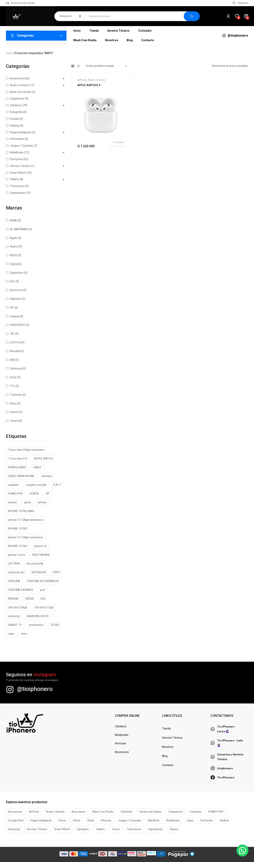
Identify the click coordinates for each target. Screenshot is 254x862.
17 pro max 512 (17, 459)
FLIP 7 (57, 485)
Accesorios (17, 78)
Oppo (190, 820)
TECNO (54, 625)
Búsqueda (192, 16)
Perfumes (16, 159)
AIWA (13, 220)
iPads (90, 820)
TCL (12, 386)
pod (42, 590)
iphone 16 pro (16, 555)
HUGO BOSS (17, 325)
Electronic (16, 290)
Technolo (16, 395)
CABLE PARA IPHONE (21, 476)
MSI (12, 360)
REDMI (30, 599)
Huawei (14, 316)
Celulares (15, 105)
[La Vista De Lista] (79, 66)
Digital (13, 264)
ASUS (13, 255)
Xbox (13, 403)
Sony (13, 377)
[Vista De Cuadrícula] (73, 66)
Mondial (15, 351)
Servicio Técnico (20, 166)
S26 (42, 599)
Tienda (166, 729)
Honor (62, 820)
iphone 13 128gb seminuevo (25, 520)
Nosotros (167, 747)
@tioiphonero (35, 689)
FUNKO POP (15, 494)
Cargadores (17, 98)
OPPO (56, 572)
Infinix (76, 820)
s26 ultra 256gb (17, 607)
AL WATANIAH (19, 229)
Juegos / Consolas (21, 146)
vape (11, 634)
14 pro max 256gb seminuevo (26, 450)
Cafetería (126, 812)
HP (11, 308)
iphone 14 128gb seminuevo (25, 537)
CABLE (37, 467)
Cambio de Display (150, 812)
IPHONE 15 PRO (17, 546)
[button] (242, 850)
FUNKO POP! (215, 812)
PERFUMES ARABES (20, 590)
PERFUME (14, 581)
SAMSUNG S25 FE (37, 616)
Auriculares (78, 812)
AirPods (82, 80)
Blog (164, 756)
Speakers (83, 829)
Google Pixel (15, 820)
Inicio (9, 53)
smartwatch (36, 625)
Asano (14, 246)
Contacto (167, 765)
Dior (12, 281)
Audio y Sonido (97, 80)
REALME (13, 599)
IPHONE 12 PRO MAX (21, 511)
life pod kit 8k (35, 564)
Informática (17, 139)
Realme (224, 820)
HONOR (34, 494)
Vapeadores (17, 193)
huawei (12, 502)
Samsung (16, 368)
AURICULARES (17, 467)
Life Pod (15, 342)
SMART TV (15, 625)
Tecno (116, 829)
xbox (24, 634)
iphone (42, 502)
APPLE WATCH (43, 459)
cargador (13, 485)
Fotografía (16, 112)
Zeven (14, 421)
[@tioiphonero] (10, 689)
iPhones (106, 820)
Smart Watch (18, 173)
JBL (12, 334)
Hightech (15, 299)
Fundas (14, 119)
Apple (13, 238)
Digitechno (16, 273)
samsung (13, 616)
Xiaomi (14, 412)
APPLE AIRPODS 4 (88, 85)
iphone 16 (40, 546)
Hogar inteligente (20, 132)
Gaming (14, 126)
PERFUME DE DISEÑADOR (43, 581)
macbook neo (16, 572)
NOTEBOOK (39, 572)
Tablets (14, 179)
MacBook (153, 820)
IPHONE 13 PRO (17, 529)
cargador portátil (36, 485)
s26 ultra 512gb (44, 607)
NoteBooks (16, 152)
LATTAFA (14, 564)
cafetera (46, 476)
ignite (27, 502)
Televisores (17, 186)
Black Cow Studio (20, 92)
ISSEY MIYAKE (41, 555)
